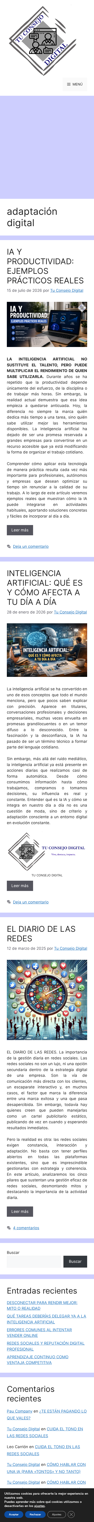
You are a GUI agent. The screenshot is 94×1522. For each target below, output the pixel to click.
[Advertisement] (47, 145)
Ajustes (56, 1514)
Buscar (13, 1252)
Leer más (20, 530)
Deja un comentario (31, 546)
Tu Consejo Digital (23, 1429)
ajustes (39, 1506)
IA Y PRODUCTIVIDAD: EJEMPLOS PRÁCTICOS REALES (45, 266)
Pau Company (19, 1411)
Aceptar (14, 1514)
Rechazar (35, 1514)
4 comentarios (26, 1228)
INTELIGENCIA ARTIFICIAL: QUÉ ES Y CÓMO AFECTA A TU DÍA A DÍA (45, 587)
